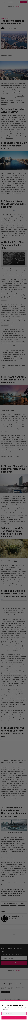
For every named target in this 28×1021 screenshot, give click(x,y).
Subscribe (14, 1018)
